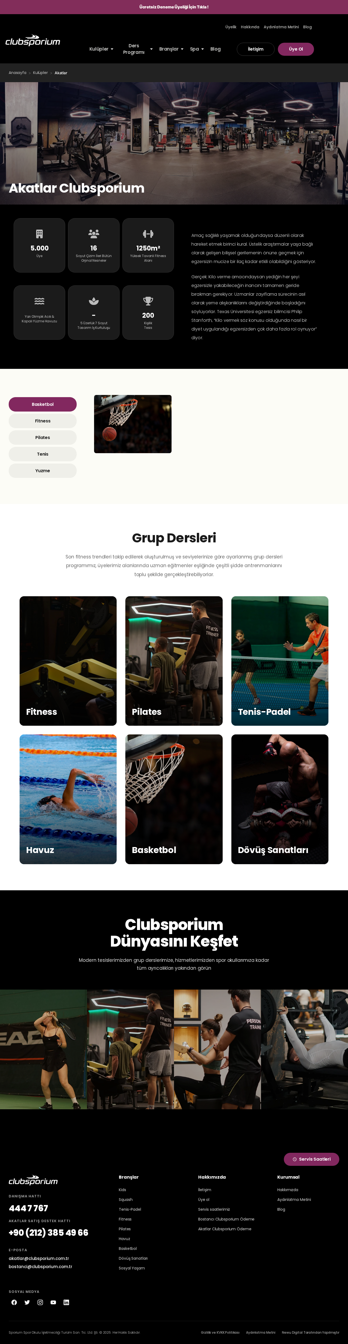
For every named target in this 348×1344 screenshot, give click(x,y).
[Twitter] (27, 1302)
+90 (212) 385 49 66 (49, 1232)
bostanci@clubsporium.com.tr (40, 1266)
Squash (125, 1199)
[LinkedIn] (66, 1302)
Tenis (42, 454)
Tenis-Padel (130, 1209)
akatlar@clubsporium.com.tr (39, 1258)
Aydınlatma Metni (260, 1332)
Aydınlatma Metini (294, 1199)
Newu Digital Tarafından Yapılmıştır (310, 1332)
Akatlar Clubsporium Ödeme (224, 1229)
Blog (281, 1209)
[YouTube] (53, 1302)
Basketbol (43, 404)
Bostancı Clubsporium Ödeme (226, 1219)
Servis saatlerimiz (214, 1209)
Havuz (124, 1238)
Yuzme (42, 471)
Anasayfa (17, 72)
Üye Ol (296, 49)
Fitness (43, 421)
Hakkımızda (287, 1189)
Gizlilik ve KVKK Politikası (220, 1332)
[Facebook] (14, 1302)
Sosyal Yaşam (132, 1268)
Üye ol (203, 1199)
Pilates (42, 437)
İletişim (255, 49)
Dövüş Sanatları (133, 1258)
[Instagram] (40, 1302)
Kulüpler (40, 72)
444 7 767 (28, 1208)
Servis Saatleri (315, 1159)
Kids (122, 1189)
